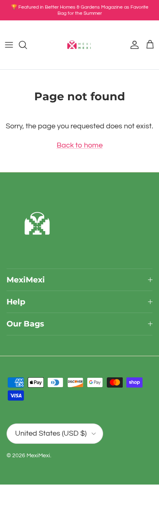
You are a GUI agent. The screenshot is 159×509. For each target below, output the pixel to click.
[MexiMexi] (79, 44)
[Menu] (9, 45)
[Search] (27, 45)
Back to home (80, 145)
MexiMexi (38, 455)
